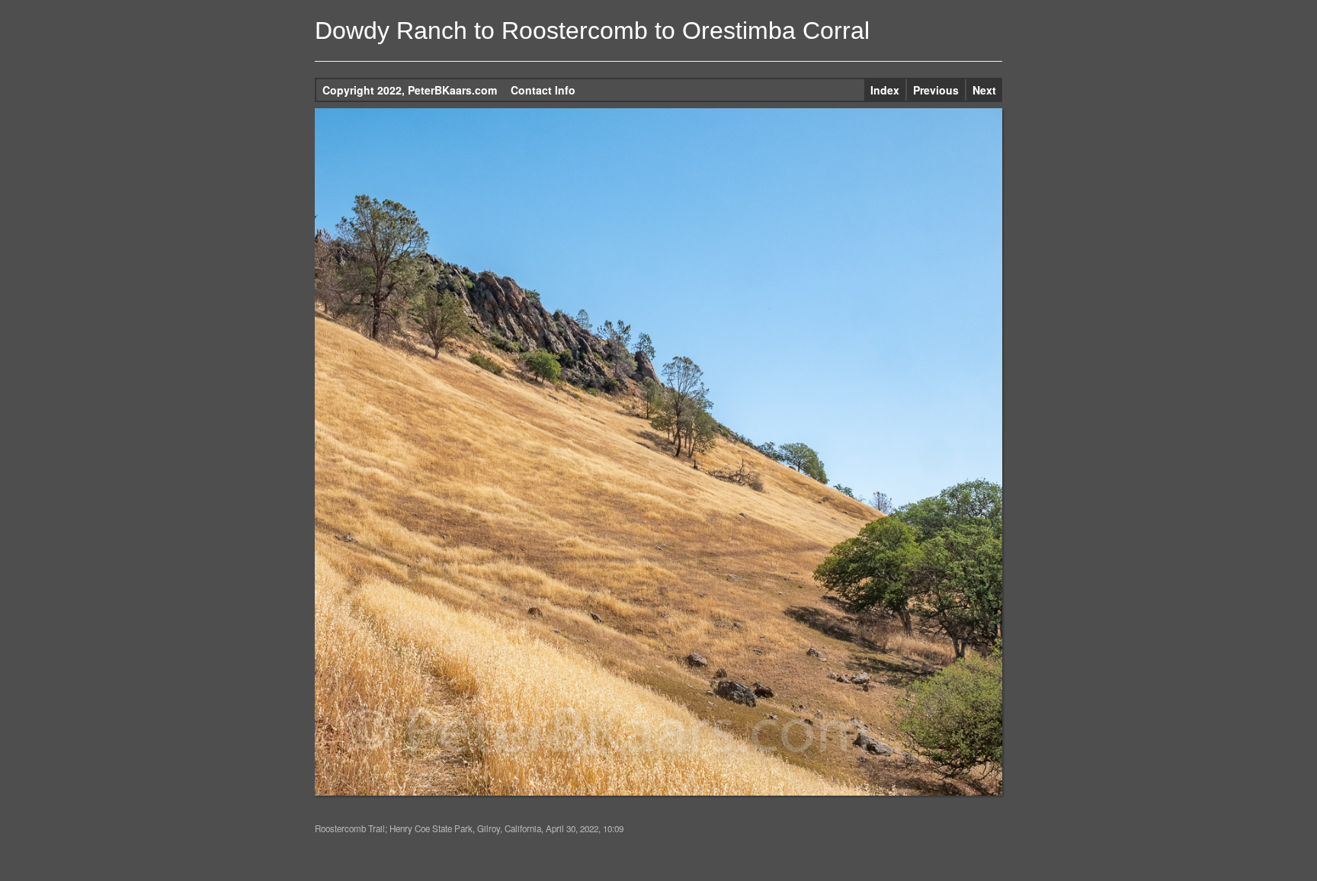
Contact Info (543, 90)
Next (984, 90)
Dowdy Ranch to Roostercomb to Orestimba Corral (592, 30)
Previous (936, 90)
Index (884, 90)
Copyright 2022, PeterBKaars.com (409, 90)
